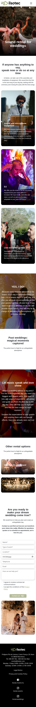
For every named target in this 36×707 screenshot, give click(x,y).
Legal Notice (18, 670)
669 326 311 (22, 659)
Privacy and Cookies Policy (18, 674)
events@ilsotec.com (18, 661)
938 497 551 (13, 659)
